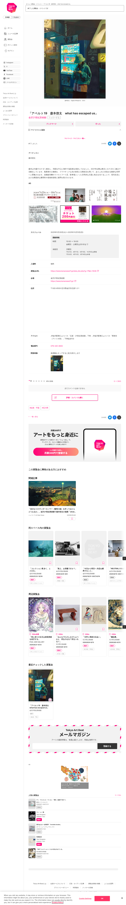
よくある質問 (7, 111)
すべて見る (118, 795)
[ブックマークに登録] (50, 563)
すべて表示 (117, 381)
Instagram (9, 62)
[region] (63, 898)
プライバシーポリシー (10, 115)
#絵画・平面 (34, 408)
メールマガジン (11, 82)
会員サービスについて (10, 98)
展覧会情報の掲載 (9, 106)
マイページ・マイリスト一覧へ (74, 138)
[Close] (122, 898)
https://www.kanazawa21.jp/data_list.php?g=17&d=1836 (73, 271)
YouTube (9, 70)
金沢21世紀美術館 (37, 117)
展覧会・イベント (36, 4)
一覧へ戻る (34, 417)
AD (30, 183)
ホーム (28, 4)
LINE (8, 78)
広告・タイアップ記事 (10, 102)
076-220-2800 (57, 346)
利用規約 (6, 119)
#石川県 (45, 408)
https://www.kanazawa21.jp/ (62, 281)
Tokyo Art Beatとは (9, 93)
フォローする (54, 117)
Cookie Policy (57, 902)
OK (102, 898)
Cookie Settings (85, 898)
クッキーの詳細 (8, 124)
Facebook (9, 74)
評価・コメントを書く (74, 397)
